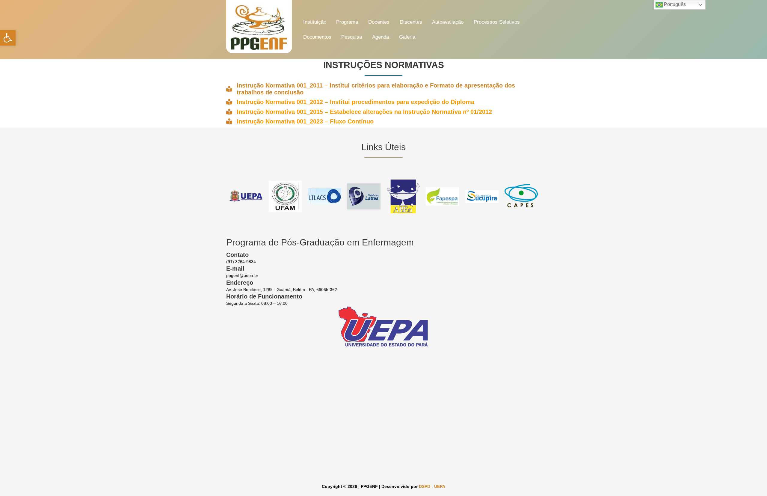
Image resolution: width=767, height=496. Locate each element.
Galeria (407, 37)
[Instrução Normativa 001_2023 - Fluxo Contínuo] (300, 121)
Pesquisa (351, 37)
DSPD (424, 486)
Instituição (314, 22)
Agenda (380, 37)
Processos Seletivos (497, 22)
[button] (8, 38)
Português (674, 4)
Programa (347, 22)
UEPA (439, 486)
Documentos (317, 37)
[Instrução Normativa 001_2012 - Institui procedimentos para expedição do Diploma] (350, 102)
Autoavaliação (447, 22)
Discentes (411, 22)
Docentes (378, 22)
